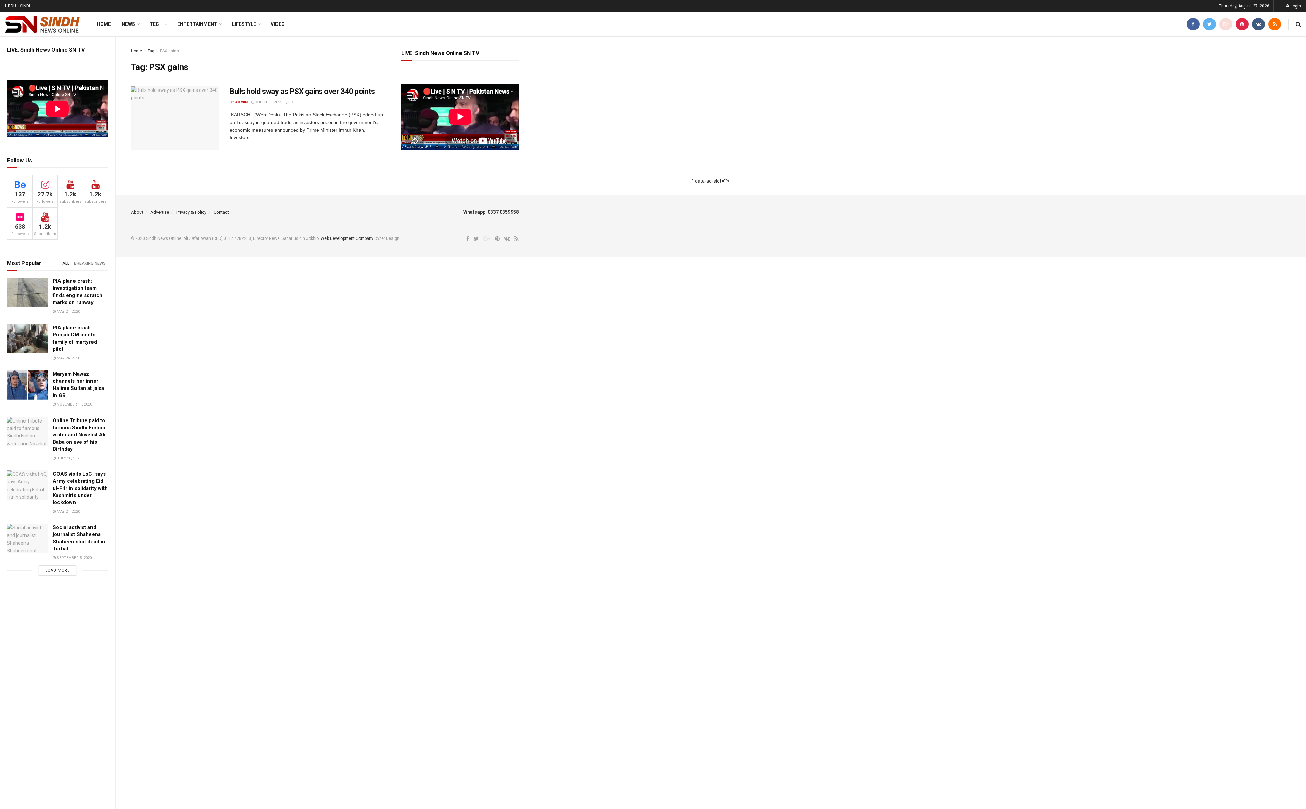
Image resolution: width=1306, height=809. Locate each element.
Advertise (159, 212)
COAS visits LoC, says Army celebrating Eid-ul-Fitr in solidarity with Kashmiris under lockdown (80, 488)
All (65, 263)
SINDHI (26, 6)
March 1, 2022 (268, 102)
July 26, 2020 (68, 458)
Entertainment (197, 24)
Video (278, 24)
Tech (156, 24)
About (137, 212)
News (128, 24)
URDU (10, 6)
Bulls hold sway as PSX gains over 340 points (302, 91)
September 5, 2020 (74, 558)
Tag (151, 51)
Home (104, 24)
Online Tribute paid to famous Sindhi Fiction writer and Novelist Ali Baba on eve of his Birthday (79, 434)
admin (241, 102)
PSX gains (169, 51)
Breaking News (90, 263)
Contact (221, 212)
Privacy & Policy (191, 212)
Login (1295, 6)
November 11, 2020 (74, 404)
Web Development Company (347, 238)
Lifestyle (244, 24)
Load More (57, 570)
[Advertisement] (711, 188)
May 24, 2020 (68, 311)
